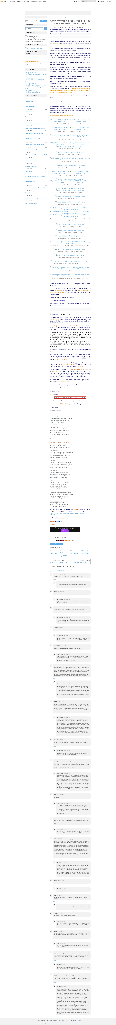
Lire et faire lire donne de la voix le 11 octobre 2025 (40, 144)
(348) (35, 74)
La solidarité (61, 18)
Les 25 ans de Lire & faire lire (34, 149)
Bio (35, 13)
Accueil (29, 13)
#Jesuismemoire (30, 181)
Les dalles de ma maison (32, 193)
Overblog (80, 1020)
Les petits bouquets (31, 203)
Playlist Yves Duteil (73, 17)
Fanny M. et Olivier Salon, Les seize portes (37, 128)
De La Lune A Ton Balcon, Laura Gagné (36, 133)
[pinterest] (79, 1)
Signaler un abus (60, 1023)
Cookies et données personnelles (75, 1023)
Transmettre (29, 117)
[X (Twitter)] (77, 1)
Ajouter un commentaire (60, 570)
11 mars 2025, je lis (30, 160)
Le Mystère (28, 171)
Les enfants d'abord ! (58, 17)
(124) (30, 83)
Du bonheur (28, 111)
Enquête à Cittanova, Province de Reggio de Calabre (40, 198)
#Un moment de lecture (58, 305)
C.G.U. (66, 1023)
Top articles (49, 1023)
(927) (31, 73)
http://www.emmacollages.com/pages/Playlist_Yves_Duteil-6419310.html (68, 514)
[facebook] (74, 1)
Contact (76, 13)
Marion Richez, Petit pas (32, 138)
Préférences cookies (86, 1023)
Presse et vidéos (65, 13)
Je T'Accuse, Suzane (31, 166)
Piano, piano (29, 101)
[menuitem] (29, 13)
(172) (33, 78)
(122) (35, 85)
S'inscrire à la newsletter (56, 544)
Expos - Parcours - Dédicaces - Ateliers (36, 187)
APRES (84, 358)
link (67, 518)
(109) (34, 87)
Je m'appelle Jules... (31, 106)
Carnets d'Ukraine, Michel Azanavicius (36, 176)
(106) (30, 90)
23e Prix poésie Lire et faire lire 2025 (36, 155)
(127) (34, 80)
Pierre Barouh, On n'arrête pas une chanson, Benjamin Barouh (43, 123)
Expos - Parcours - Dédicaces (47, 13)
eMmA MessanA (34, 1023)
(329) (29, 76)
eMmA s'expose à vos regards (76, 18)
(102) (32, 92)
